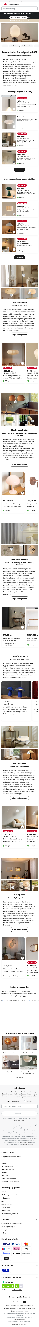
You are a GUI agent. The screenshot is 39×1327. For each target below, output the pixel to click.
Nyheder (4, 46)
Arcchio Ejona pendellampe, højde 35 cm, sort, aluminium (26, 105)
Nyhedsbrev (5, 1198)
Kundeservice (7, 1153)
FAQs (3, 1160)
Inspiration (5, 1214)
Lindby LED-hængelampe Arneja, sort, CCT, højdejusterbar (26, 158)
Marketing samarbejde (9, 1195)
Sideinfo (5, 1219)
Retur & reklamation (8, 1179)
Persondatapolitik (11, 1306)
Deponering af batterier (28, 1308)
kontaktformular (24, 1142)
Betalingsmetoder (7, 1169)
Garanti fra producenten (10, 1182)
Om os (3, 1192)
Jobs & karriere (6, 1204)
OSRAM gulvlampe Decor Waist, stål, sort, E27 (12, 639)
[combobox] (19, 8)
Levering (4, 1172)
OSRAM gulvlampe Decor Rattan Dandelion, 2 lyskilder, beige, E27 (13, 970)
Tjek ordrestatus (7, 1166)
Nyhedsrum (14, 1214)
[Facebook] (14, 1302)
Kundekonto (5, 1176)
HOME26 (18, 17)
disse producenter (19, 1120)
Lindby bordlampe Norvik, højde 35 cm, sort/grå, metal (26, 228)
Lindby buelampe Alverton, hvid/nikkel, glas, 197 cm (12, 840)
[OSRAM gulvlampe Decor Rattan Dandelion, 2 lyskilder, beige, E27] (13, 957)
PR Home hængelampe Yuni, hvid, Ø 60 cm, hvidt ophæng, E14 (27, 120)
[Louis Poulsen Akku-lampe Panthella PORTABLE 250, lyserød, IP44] (13, 492)
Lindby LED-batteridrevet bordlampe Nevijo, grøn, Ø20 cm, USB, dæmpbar (26, 193)
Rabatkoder (5, 1210)
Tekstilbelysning (15, 46)
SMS (2, 1201)
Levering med (7, 1265)
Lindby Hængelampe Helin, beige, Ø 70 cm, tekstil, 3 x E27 (12, 377)
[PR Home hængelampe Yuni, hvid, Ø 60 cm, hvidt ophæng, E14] (19, 122)
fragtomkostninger (19, 1319)
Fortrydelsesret (7, 1230)
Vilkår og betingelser (8, 1227)
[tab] (19, 1167)
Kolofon (4, 1233)
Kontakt (4, 1163)
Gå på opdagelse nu (19, 335)
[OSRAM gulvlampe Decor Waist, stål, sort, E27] (13, 627)
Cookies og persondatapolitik (11, 1224)
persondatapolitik (28, 1144)
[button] (14, 109)
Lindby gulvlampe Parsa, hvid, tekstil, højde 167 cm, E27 (25, 141)
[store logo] (13, 4)
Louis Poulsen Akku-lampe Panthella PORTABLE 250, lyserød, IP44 (12, 505)
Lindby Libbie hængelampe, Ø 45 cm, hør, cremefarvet (26, 210)
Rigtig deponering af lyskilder (20, 1311)
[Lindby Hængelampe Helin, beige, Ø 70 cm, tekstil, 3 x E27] (13, 363)
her (24, 996)
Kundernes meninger (11, 1277)
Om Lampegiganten (10, 1188)
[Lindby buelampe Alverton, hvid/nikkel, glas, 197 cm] (13, 827)
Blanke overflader (27, 46)
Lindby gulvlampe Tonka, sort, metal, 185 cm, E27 (25, 246)
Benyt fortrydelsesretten (11, 1157)
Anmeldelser (6, 1207)
